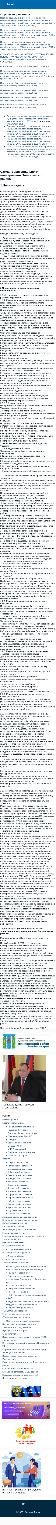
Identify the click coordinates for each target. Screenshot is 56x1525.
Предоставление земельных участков (20, 1220)
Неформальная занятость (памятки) (20, 1375)
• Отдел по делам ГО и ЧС (19, 1136)
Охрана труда (9, 1334)
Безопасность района (13, 1123)
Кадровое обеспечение (13, 1226)
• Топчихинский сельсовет (19, 1166)
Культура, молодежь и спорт (16, 1314)
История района (10, 1119)
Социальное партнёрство (14, 1259)
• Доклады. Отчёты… (16, 1256)
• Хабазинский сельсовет (18, 1172)
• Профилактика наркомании (20, 1127)
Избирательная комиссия (14, 1223)
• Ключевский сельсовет (18, 1188)
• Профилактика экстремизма (20, 1152)
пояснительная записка (23, 25)
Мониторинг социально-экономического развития (24, 66)
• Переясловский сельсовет (19, 1197)
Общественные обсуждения (16, 1317)
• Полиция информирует (18, 1273)
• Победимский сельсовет (18, 1201)
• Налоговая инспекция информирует (24, 1269)
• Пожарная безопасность (18, 1130)
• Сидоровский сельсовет (18, 1204)
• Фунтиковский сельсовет (18, 1207)
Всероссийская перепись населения (20, 1356)
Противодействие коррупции (16, 1252)
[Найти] (51, 4)
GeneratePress (32, 1512)
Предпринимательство (13, 1245)
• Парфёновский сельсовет (19, 1194)
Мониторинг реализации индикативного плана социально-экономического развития (23, 105)
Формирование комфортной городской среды (24, 1349)
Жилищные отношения (13, 1352)
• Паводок (11, 1139)
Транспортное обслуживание (16, 1327)
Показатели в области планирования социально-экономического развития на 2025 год (24, 91)
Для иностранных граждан (15, 1378)
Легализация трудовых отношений (19, 1229)
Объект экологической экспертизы (23, 1321)
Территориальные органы (15, 1262)
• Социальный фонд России (19, 1307)
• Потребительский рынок (18, 1249)
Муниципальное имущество (16, 1233)
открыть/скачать (14, 124)
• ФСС (9, 1298)
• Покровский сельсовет (17, 1162)
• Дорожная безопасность (18, 1143)
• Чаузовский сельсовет (17, 1210)
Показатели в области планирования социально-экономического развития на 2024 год (24, 98)
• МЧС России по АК (16, 1149)
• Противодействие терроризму (21, 1133)
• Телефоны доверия (16, 1155)
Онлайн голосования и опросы (17, 1368)
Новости (6, 1159)
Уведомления (9, 1359)
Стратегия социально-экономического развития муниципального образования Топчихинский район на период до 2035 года (30, 118)
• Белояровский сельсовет (19, 1175)
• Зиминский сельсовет (17, 1181)
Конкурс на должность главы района (20, 1372)
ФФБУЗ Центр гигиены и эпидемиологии (26, 1266)
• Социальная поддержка (14, 1311)
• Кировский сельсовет (17, 1185)
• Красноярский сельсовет (19, 1191)
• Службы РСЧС (14, 1146)
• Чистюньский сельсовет (18, 1213)
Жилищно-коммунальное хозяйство (19, 1217)
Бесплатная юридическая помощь (19, 1324)
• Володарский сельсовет (18, 1178)
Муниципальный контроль (15, 1330)
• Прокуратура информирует (20, 1276)
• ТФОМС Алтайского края (19, 1285)
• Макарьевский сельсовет (19, 1169)
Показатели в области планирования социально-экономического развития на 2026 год (24, 84)
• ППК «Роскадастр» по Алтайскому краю (26, 1295)
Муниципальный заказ (13, 1242)
